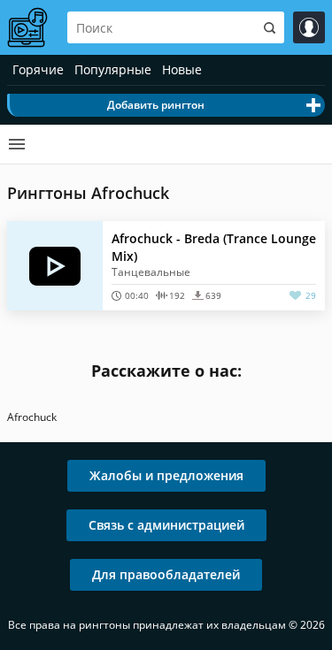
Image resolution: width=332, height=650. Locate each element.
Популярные (112, 69)
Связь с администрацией (166, 524)
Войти (309, 27)
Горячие (38, 69)
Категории (17, 144)
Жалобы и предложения (166, 475)
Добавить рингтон (156, 104)
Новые (182, 69)
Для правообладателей (166, 574)
